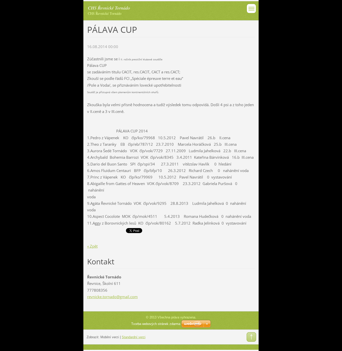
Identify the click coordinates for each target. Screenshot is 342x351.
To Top (251, 337)
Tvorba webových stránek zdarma (155, 324)
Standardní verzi (133, 337)
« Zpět (92, 246)
